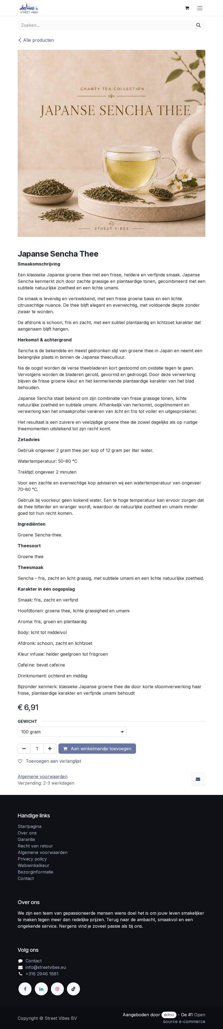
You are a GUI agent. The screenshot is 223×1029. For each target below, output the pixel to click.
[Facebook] (25, 988)
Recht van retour (35, 846)
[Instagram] (57, 988)
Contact (26, 878)
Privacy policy (32, 859)
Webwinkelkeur (33, 865)
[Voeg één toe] (50, 748)
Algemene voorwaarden (42, 852)
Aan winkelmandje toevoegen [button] (100, 748)
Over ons (27, 833)
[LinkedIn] (41, 988)
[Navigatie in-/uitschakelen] (199, 8)
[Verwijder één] (24, 748)
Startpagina (29, 826)
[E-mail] (198, 778)
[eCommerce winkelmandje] (186, 7)
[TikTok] (73, 988)
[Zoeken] (198, 25)
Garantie (26, 839)
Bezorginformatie (35, 872)
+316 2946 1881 (42, 973)
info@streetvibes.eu (46, 967)
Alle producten (38, 40)
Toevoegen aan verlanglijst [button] (52, 761)
